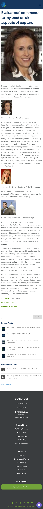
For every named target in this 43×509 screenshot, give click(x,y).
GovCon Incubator (21, 436)
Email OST (21, 408)
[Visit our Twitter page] (16, 503)
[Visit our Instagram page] (20, 503)
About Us (21, 455)
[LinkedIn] (24, 503)
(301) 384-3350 (7, 302)
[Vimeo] (32, 503)
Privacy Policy (21, 439)
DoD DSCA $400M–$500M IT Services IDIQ (19, 334)
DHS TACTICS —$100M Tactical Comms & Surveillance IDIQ (23, 327)
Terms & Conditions (21, 443)
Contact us (5, 298)
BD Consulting (21, 462)
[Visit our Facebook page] (12, 503)
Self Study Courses (21, 429)
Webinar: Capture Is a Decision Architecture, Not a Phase (23, 368)
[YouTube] (28, 503)
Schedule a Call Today (9, 307)
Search (37, 317)
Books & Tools (21, 432)
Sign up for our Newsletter (21, 487)
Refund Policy (21, 473)
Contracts (21, 470)
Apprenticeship (21, 466)
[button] (39, 505)
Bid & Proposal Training (21, 459)
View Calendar (6, 384)
